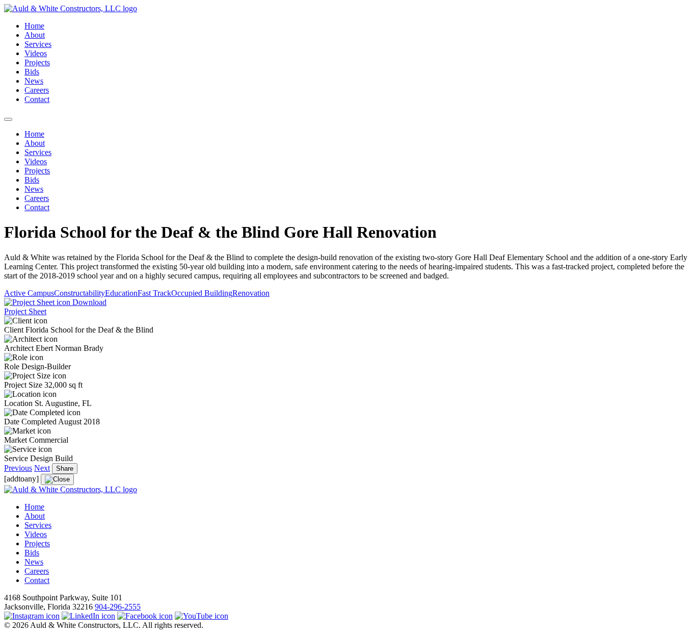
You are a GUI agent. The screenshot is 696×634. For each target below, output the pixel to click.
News (33, 81)
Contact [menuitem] (36, 207)
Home (34, 25)
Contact (36, 99)
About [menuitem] (34, 143)
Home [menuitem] (34, 134)
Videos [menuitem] (35, 161)
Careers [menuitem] (36, 198)
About (34, 35)
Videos (35, 53)
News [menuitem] (33, 189)
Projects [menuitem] (37, 170)
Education (121, 293)
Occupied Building (201, 293)
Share (64, 468)
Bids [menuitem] (31, 179)
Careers (36, 90)
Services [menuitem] (37, 152)
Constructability (79, 293)
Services (37, 44)
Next (42, 468)
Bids (31, 71)
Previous (18, 468)
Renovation (251, 293)
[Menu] (8, 119)
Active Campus (29, 293)
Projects (37, 62)
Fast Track (154, 293)
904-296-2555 (118, 606)
